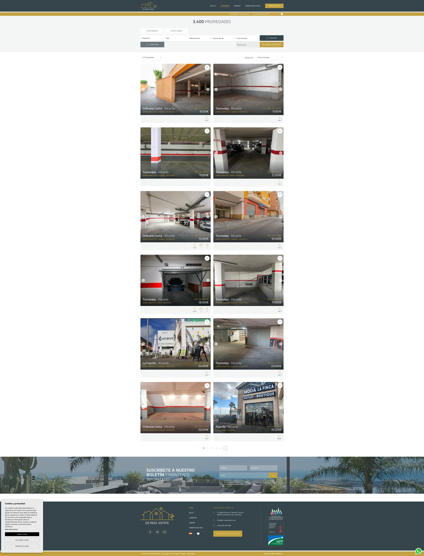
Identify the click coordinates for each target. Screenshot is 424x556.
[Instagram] (157, 532)
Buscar (273, 38)
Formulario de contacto (227, 534)
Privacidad (175, 554)
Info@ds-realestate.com (240, 14)
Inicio (213, 6)
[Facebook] (150, 532)
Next (208, 89)
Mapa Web (191, 554)
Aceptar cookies (22, 534)
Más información (11, 529)
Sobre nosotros (252, 6)
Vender (237, 6)
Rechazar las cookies (22, 546)
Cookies (183, 554)
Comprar (225, 6)
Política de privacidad (235, 482)
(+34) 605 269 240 (262, 14)
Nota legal (166, 554)
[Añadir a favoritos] (207, 67)
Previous (142, 89)
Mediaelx (278, 554)
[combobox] (152, 38)
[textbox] (152, 38)
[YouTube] (164, 532)
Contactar (274, 6)
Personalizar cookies (22, 540)
